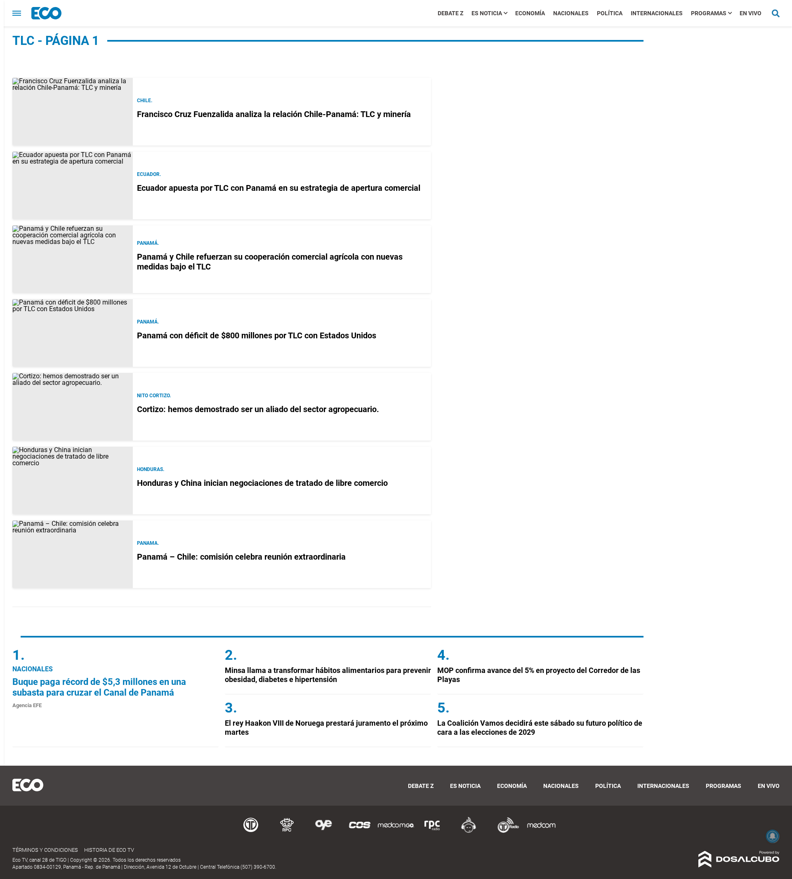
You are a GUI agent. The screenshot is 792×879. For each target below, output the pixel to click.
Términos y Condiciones (45, 850)
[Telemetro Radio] (505, 831)
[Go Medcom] (396, 831)
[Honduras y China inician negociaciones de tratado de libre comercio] (72, 480)
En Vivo (750, 13)
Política (609, 13)
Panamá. (148, 243)
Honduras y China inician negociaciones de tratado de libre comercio (262, 483)
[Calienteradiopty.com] (468, 831)
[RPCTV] (287, 831)
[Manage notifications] (772, 836)
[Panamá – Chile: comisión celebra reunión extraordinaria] (72, 554)
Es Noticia (486, 13)
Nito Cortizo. (154, 395)
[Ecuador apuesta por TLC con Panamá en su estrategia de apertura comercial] (72, 185)
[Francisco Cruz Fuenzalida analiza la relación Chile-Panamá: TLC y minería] (72, 111)
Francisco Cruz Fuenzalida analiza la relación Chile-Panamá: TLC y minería (274, 114)
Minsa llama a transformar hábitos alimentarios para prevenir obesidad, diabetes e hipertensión (328, 675)
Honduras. (150, 469)
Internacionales (657, 13)
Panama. (148, 543)
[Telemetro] (251, 831)
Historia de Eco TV (109, 850)
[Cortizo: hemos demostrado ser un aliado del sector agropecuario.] (72, 407)
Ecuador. (149, 174)
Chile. (144, 100)
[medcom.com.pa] (541, 831)
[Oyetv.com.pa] (323, 831)
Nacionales (571, 13)
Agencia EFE (27, 705)
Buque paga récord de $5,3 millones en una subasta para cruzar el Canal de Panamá (99, 687)
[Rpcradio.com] (432, 831)
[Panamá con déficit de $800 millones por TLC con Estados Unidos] (72, 333)
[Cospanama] (360, 831)
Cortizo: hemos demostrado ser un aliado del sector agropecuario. (258, 409)
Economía (530, 13)
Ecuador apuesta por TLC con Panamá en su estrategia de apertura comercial (278, 188)
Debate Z (450, 13)
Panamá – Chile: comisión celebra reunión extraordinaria (241, 557)
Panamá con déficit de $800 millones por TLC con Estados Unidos (256, 335)
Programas (708, 13)
